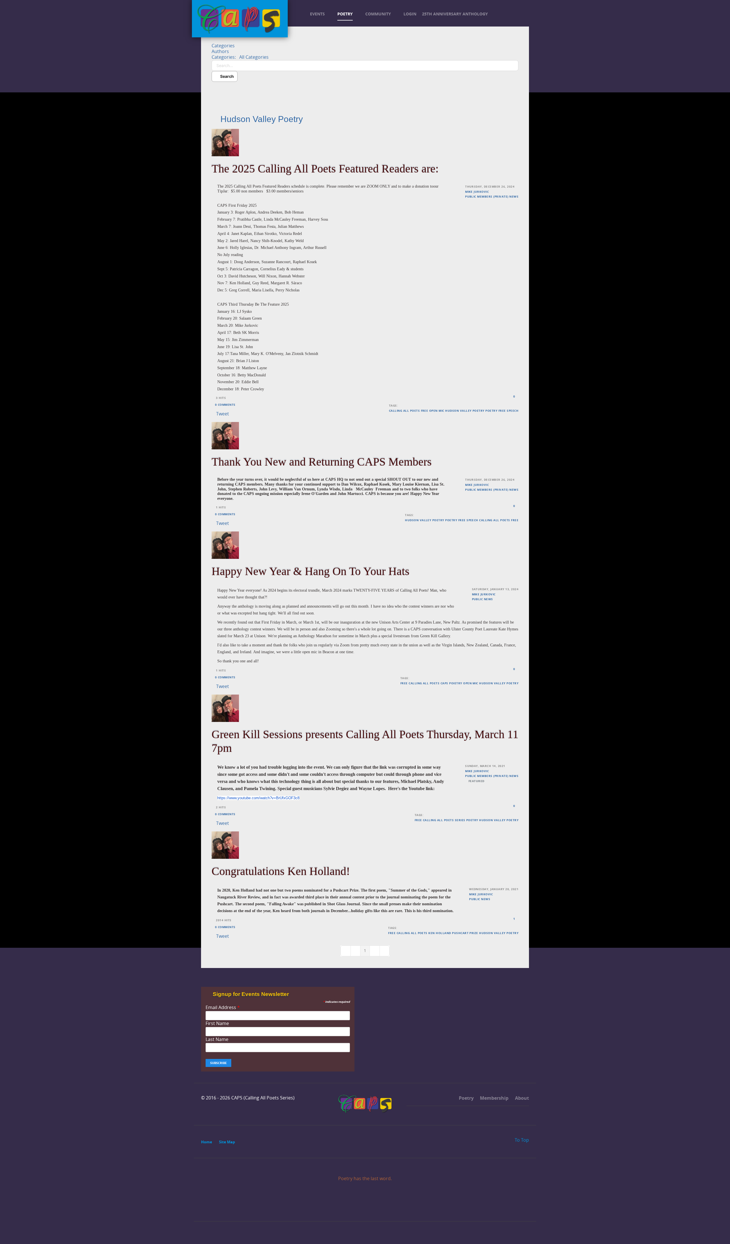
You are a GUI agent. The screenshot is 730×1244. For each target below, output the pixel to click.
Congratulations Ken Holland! (281, 871)
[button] (365, 90)
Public (470, 196)
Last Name (217, 1039)
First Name (217, 1023)
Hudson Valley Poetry (464, 411)
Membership (493, 1098)
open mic (436, 411)
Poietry (455, 683)
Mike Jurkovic (477, 192)
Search (226, 76)
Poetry (466, 1098)
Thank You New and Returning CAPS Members (322, 461)
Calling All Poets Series (444, 820)
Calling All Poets (404, 411)
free (424, 411)
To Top (521, 1140)
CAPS (444, 683)
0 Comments (225, 405)
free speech (508, 411)
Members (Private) (492, 196)
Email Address (223, 1007)
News (513, 196)
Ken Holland (439, 933)
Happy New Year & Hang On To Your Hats (310, 571)
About (521, 1098)
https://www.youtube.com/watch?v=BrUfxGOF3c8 (258, 798)
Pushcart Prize (465, 933)
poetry (491, 411)
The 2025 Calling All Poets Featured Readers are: (325, 168)
